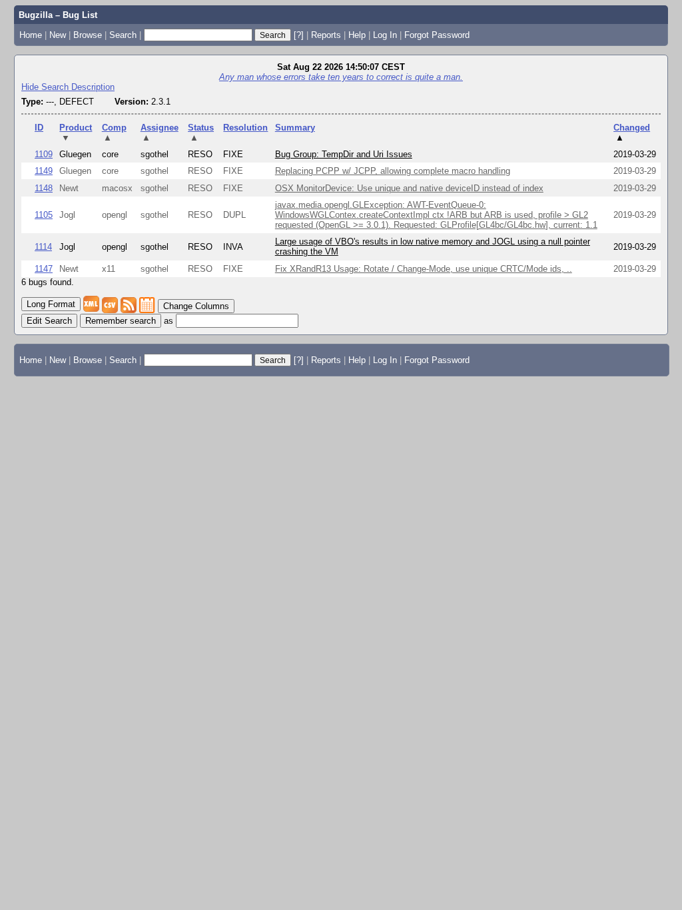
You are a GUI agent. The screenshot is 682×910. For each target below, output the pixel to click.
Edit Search (49, 321)
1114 (43, 247)
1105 (44, 215)
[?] (299, 35)
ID (39, 128)
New (57, 35)
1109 (44, 154)
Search (123, 35)
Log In (385, 35)
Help (357, 35)
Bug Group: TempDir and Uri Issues (343, 154)
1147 (44, 269)
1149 (44, 171)
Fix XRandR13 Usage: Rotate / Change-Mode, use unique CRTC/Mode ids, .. (423, 269)
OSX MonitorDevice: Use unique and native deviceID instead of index (409, 188)
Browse (87, 35)
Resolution (245, 128)
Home (30, 35)
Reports (326, 35)
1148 (44, 188)
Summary (295, 128)
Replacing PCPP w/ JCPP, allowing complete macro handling (392, 171)
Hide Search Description (68, 87)
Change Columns (196, 306)
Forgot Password (437, 35)
